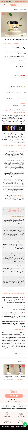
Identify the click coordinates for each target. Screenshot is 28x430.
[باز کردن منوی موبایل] (26, 4)
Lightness (8, 378)
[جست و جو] (23, 4)
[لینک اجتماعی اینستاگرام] (9, 98)
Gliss (22, 98)
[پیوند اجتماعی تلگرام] (6, 98)
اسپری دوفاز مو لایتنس (8, 376)
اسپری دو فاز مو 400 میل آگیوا (20, 376)
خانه (25, 9)
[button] (8, 373)
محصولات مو (20, 9)
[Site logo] (14, 4)
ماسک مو (15, 9)
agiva (20, 378)
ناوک (13, 428)
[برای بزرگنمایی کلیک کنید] (24, 34)
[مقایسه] (18, 98)
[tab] (23, 105)
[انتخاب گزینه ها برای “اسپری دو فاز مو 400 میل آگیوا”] (20, 373)
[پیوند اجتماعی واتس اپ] (8, 98)
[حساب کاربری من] (1, 4)
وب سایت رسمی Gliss (19, 353)
